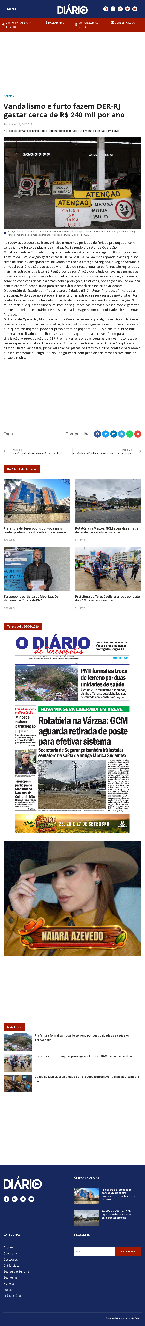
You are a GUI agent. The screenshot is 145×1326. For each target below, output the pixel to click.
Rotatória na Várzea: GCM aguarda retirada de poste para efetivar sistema (106, 530)
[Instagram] (120, 8)
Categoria (10, 1253)
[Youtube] (134, 8)
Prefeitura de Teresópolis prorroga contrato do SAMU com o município (107, 598)
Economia (10, 1277)
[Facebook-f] (113, 8)
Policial (8, 1289)
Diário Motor (12, 1265)
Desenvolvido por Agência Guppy (123, 1317)
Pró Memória (12, 1295)
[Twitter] (127, 8)
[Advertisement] (74, 62)
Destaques (11, 1259)
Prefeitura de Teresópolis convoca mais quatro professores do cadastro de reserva (35, 530)
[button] (105, 8)
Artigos (8, 1247)
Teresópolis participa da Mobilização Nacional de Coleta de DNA (31, 598)
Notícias (9, 96)
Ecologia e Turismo (16, 1271)
